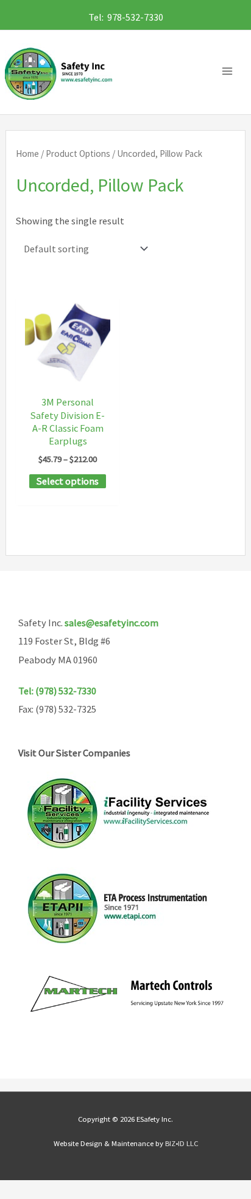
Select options (68, 481)
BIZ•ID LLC (181, 1143)
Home (27, 153)
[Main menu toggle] (230, 71)
